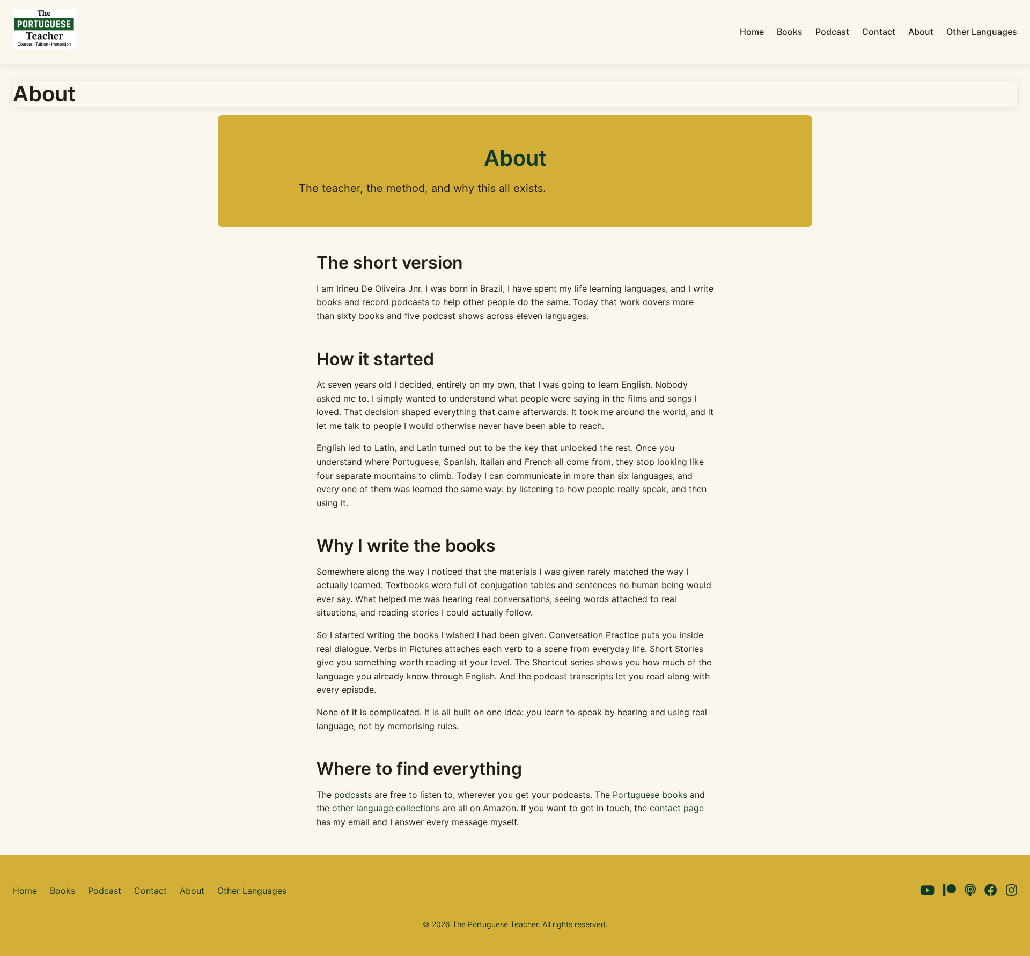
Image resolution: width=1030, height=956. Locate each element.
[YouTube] (927, 890)
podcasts (353, 794)
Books (790, 31)
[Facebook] (990, 890)
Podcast (832, 31)
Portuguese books (650, 794)
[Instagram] (1011, 890)
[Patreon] (949, 890)
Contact (878, 31)
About (920, 31)
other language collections (386, 808)
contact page (677, 808)
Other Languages (981, 31)
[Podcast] (970, 890)
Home (752, 31)
